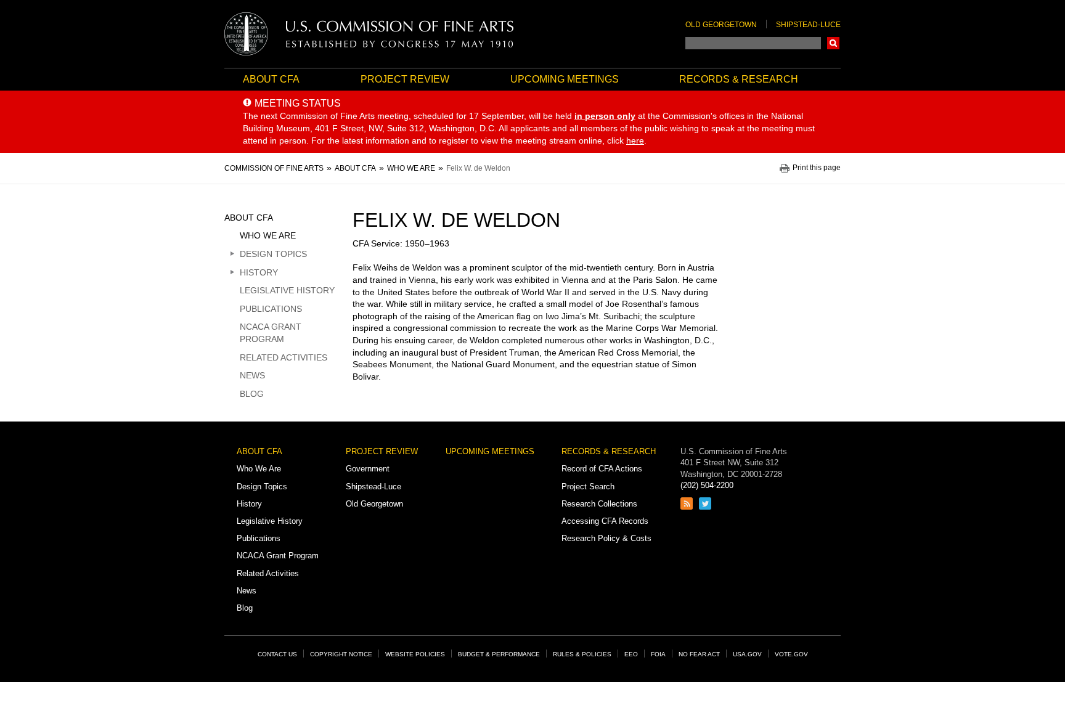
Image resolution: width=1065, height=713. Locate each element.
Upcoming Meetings (564, 79)
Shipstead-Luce (808, 24)
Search (833, 43)
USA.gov (747, 654)
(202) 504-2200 (706, 485)
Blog (252, 394)
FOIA (658, 654)
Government (368, 468)
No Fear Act (699, 654)
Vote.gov (791, 654)
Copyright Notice (341, 654)
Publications (271, 309)
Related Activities (283, 357)
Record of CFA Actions (601, 468)
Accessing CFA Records (604, 521)
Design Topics (273, 254)
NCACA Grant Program (270, 333)
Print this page (817, 168)
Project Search (587, 486)
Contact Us (277, 654)
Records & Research (738, 79)
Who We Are (268, 235)
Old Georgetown (721, 24)
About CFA (271, 79)
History (259, 272)
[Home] (369, 33)
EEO (631, 654)
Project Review (405, 79)
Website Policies (415, 654)
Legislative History (287, 290)
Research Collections (599, 503)
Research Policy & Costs (606, 538)
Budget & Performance (499, 654)
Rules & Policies (582, 654)
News (252, 375)
